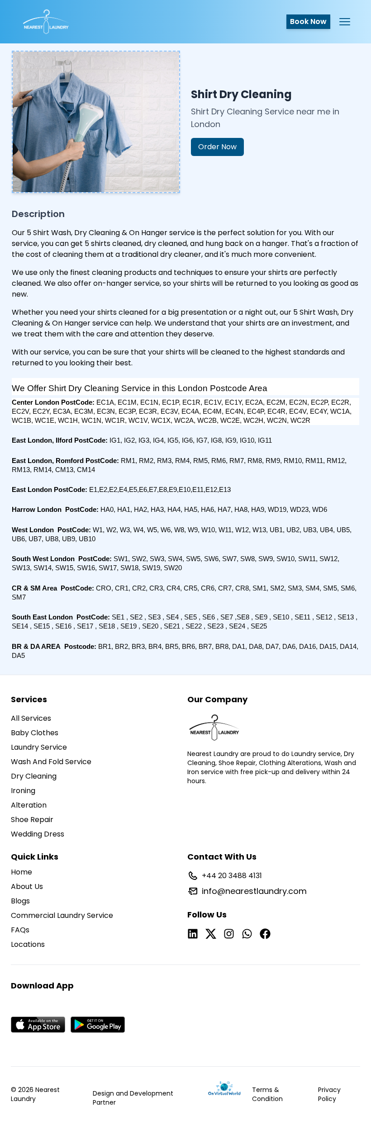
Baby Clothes (34, 733)
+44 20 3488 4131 (232, 875)
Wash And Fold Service (51, 761)
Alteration (29, 805)
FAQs (20, 930)
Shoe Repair (32, 819)
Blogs (20, 901)
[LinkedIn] (192, 933)
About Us (27, 886)
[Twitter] (210, 933)
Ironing (23, 790)
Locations (28, 944)
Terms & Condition (267, 1094)
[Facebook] (265, 933)
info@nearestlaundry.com (254, 891)
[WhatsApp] (247, 933)
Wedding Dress (37, 834)
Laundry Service (39, 747)
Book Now (308, 21)
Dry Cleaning (34, 776)
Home (21, 872)
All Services (31, 718)
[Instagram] (229, 933)
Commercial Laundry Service (62, 915)
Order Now (217, 147)
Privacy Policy (329, 1094)
